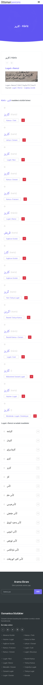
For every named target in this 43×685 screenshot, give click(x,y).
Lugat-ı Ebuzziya (30, 652)
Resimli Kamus (29, 659)
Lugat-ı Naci (11, 160)
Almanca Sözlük (9, 635)
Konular (27, 675)
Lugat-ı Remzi (12, 68)
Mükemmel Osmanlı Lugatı (15, 377)
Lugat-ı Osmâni (8, 675)
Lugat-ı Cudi (11, 357)
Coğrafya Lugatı (30, 667)
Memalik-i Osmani (9, 667)
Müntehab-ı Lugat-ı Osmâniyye (17, 416)
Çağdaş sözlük (29, 88)
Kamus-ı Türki (11, 120)
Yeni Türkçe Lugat (12, 298)
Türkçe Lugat (29, 671)
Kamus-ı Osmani (12, 179)
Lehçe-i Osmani (11, 140)
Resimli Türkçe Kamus (14, 318)
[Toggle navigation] (38, 2)
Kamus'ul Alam (29, 639)
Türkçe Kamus (29, 663)
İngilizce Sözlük (12, 239)
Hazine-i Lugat (11, 396)
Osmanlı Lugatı (8, 671)
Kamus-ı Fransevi (12, 199)
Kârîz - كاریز (6, 100)
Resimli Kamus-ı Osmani (14, 337)
